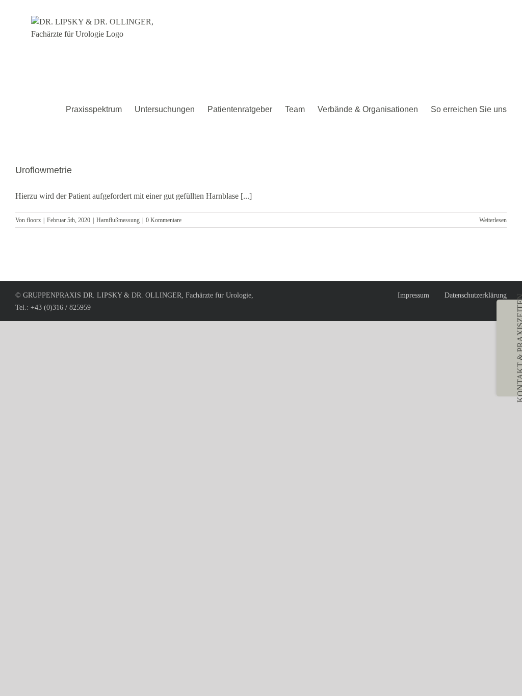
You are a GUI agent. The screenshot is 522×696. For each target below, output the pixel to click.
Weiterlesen (493, 220)
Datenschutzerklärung (476, 295)
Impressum (413, 295)
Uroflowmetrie (43, 170)
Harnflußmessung (118, 220)
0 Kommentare (163, 220)
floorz (34, 220)
